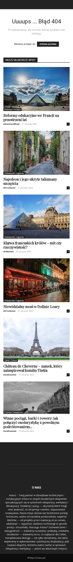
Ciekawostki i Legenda (14, 173)
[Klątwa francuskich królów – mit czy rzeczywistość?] (36, 217)
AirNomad (8, 251)
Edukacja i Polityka (12, 109)
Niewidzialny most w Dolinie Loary (31, 306)
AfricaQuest (9, 187)
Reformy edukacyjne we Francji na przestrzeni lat (31, 117)
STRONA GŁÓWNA (48, 44)
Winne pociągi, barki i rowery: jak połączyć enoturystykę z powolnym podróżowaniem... (31, 422)
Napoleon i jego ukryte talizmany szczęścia (30, 181)
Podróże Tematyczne (13, 412)
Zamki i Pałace (10, 360)
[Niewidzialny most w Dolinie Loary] (36, 280)
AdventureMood (11, 124)
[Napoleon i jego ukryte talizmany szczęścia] (36, 153)
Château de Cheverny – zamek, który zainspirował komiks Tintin (32, 368)
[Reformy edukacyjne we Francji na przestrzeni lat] (36, 89)
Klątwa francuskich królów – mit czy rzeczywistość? (32, 244)
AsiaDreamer (9, 374)
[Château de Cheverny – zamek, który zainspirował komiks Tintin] (36, 340)
